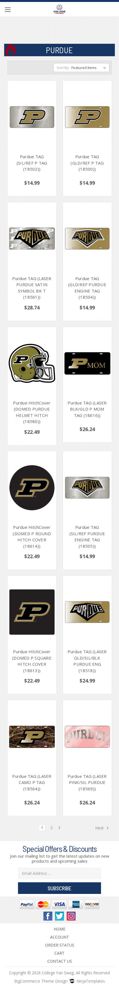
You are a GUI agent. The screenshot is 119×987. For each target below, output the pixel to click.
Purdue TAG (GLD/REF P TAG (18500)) (87, 163)
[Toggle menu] (7, 9)
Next (100, 827)
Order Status (59, 945)
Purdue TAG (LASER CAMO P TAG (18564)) (31, 782)
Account (59, 937)
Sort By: (63, 67)
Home (59, 929)
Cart (59, 953)
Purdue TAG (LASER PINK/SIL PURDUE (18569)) (87, 782)
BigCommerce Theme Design (41, 981)
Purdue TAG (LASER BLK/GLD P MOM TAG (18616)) (87, 409)
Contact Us (59, 961)
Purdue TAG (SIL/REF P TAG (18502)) (32, 163)
